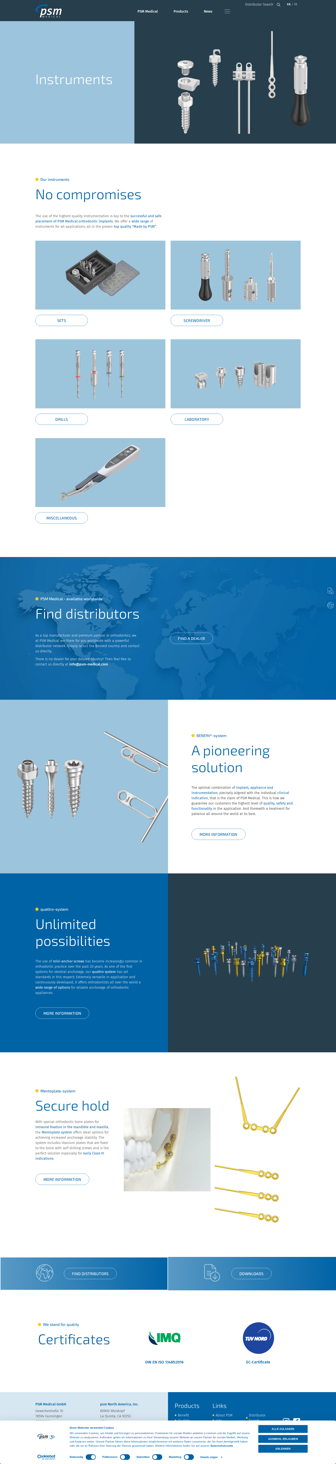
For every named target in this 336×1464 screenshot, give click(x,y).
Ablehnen (282, 1448)
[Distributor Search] (330, 605)
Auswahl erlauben (283, 1438)
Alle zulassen (283, 1428)
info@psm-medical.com (88, 664)
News (208, 11)
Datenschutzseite (222, 1445)
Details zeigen (209, 1457)
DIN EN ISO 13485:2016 (164, 1362)
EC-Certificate (258, 1362)
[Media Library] (330, 591)
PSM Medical (148, 11)
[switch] (125, 1457)
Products (181, 11)
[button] (278, 4)
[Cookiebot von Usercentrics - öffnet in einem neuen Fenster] (46, 1457)
